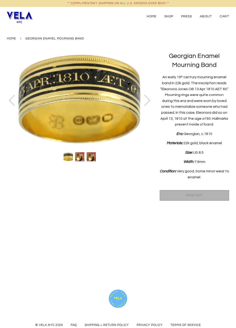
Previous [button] (15, 100)
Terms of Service (186, 325)
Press (186, 16)
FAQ (74, 325)
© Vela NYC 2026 (49, 325)
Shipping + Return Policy (107, 325)
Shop (168, 16)
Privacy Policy (150, 325)
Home (151, 16)
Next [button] (144, 100)
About (206, 16)
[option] (80, 100)
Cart (224, 16)
